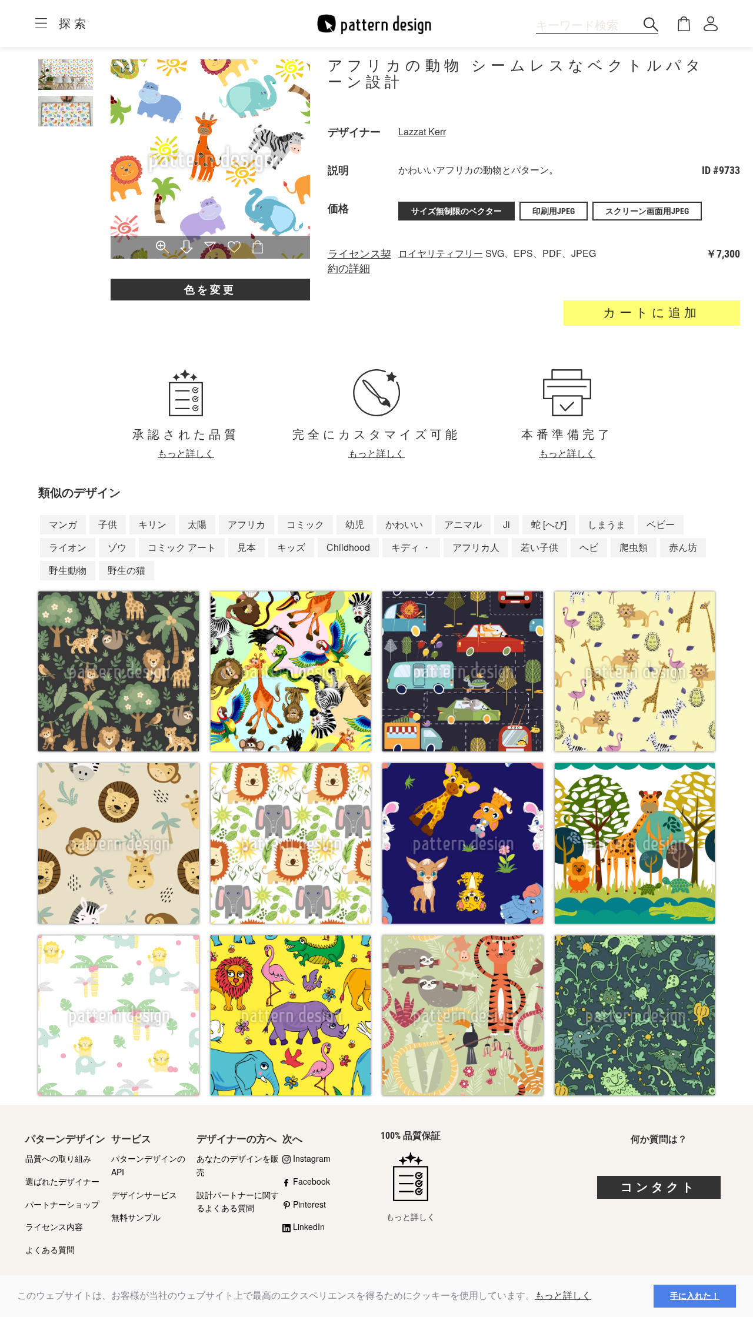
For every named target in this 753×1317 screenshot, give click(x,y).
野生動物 (67, 570)
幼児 (354, 524)
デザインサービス (144, 1195)
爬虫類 (633, 547)
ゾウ (117, 547)
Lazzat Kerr (422, 131)
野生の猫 (126, 570)
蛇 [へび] (549, 524)
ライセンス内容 (54, 1226)
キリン (152, 524)
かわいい (404, 524)
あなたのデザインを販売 (237, 1165)
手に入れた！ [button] (694, 1296)
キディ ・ (411, 547)
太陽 (197, 524)
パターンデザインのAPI (148, 1165)
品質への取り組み (58, 1158)
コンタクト (659, 1187)
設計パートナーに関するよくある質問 (237, 1201)
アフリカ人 (475, 547)
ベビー (661, 524)
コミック (305, 524)
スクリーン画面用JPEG (647, 211)
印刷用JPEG (553, 211)
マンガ (63, 524)
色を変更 (210, 289)
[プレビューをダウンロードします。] (186, 248)
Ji (506, 524)
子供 (107, 524)
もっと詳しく (563, 1296)
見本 (246, 547)
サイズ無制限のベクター (456, 211)
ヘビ (588, 547)
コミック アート (182, 547)
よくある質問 (50, 1249)
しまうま (606, 524)
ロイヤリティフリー (440, 253)
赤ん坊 (683, 547)
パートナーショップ (62, 1204)
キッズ (291, 547)
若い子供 (539, 547)
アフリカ (246, 524)
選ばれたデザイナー (62, 1181)
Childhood (348, 547)
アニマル (463, 524)
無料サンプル (136, 1217)
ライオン (67, 547)
